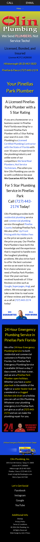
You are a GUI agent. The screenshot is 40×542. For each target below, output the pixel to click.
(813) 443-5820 (27, 63)
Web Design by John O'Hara (20, 533)
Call (10, 2)
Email (30, 2)
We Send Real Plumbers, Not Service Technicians (18, 164)
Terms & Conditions (20, 524)
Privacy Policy (20, 522)
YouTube (20, 505)
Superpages (18, 286)
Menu (19, 8)
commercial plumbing (19, 220)
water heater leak (23, 388)
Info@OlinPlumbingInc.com (22, 474)
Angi (27, 286)
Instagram (20, 495)
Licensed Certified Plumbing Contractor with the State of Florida (20, 143)
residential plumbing (14, 217)
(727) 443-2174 (29, 70)
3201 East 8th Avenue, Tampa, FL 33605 (20, 463)
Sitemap (20, 519)
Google (8, 286)
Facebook (20, 490)
